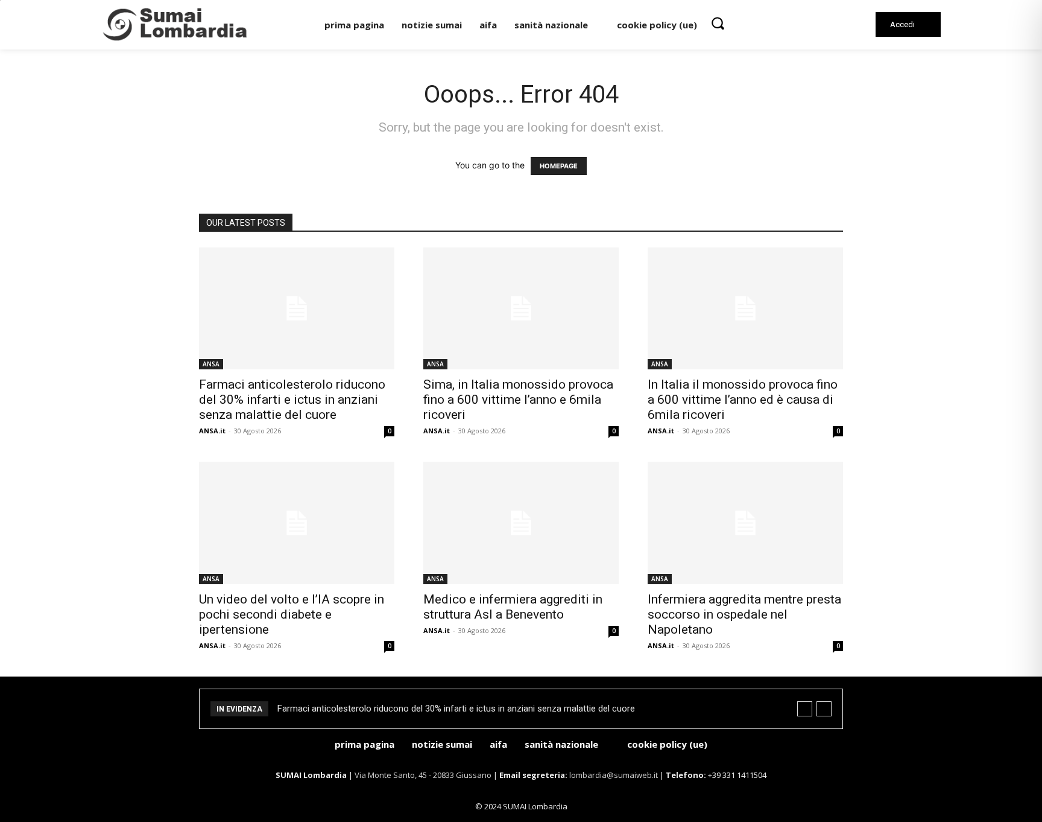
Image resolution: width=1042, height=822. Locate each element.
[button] (717, 23)
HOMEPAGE (559, 166)
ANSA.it (212, 430)
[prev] (804, 708)
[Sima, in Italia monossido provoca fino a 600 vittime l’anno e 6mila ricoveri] (521, 308)
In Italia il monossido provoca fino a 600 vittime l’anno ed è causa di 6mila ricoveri (743, 399)
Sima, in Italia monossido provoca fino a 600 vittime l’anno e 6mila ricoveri (518, 399)
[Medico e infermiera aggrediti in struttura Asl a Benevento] (521, 523)
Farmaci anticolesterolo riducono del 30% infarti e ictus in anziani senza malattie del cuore (292, 399)
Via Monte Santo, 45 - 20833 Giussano (423, 774)
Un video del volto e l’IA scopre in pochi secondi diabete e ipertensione (291, 614)
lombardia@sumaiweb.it (614, 774)
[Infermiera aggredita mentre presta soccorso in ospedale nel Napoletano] (745, 523)
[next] (824, 708)
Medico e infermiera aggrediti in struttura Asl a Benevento (512, 607)
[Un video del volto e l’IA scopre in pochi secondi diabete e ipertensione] (296, 523)
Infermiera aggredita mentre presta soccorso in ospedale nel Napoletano (744, 614)
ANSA (211, 364)
